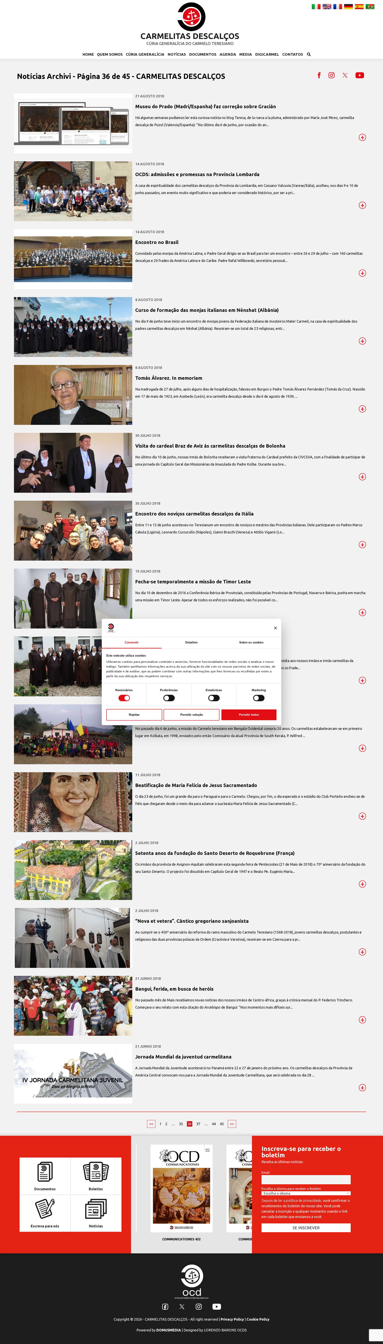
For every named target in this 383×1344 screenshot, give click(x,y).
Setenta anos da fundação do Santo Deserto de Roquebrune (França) (215, 853)
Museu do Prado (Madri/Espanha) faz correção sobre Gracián (205, 106)
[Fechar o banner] (275, 627)
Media (245, 54)
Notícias (177, 54)
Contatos (292, 54)
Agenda (228, 54)
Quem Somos (110, 54)
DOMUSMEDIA (168, 1330)
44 (214, 1124)
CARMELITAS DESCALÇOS (189, 36)
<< (151, 1124)
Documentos (202, 54)
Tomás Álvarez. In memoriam (168, 378)
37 (198, 1124)
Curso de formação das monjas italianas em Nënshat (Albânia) (207, 310)
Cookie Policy (258, 1319)
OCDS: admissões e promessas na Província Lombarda (197, 174)
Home (88, 54)
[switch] (169, 698)
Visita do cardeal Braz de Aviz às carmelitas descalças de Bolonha (210, 446)
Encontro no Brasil (157, 242)
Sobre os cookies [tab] (251, 642)
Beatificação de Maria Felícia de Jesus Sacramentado (196, 785)
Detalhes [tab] (191, 642)
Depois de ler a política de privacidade (291, 1200)
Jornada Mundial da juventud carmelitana (183, 1057)
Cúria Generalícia (145, 54)
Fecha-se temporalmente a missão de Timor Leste (193, 581)
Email (265, 1172)
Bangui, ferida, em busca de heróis (174, 989)
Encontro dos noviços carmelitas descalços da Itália (194, 513)
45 (222, 1124)
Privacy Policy (232, 1319)
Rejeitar (134, 714)
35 (181, 1124)
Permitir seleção (191, 714)
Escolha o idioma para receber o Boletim (291, 1188)
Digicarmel (267, 54)
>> (232, 1124)
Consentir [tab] (132, 642)
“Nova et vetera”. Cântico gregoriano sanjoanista (192, 921)
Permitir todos (249, 714)
